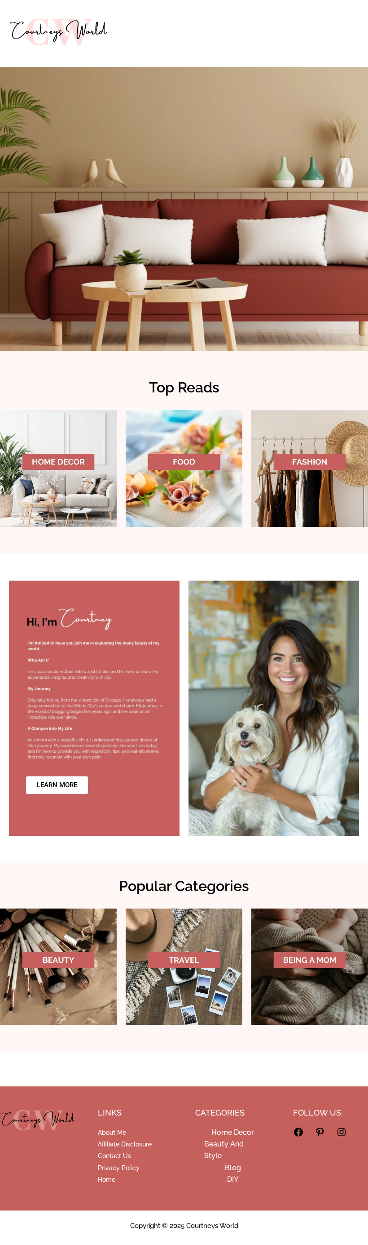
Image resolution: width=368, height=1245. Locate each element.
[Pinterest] (320, 1135)
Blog (233, 1167)
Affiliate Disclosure (125, 1144)
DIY (232, 1179)
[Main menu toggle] (347, 34)
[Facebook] (298, 1135)
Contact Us (114, 1155)
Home (106, 1179)
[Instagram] (341, 1135)
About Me (112, 1132)
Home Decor (232, 1132)
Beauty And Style (224, 1150)
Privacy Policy (119, 1168)
